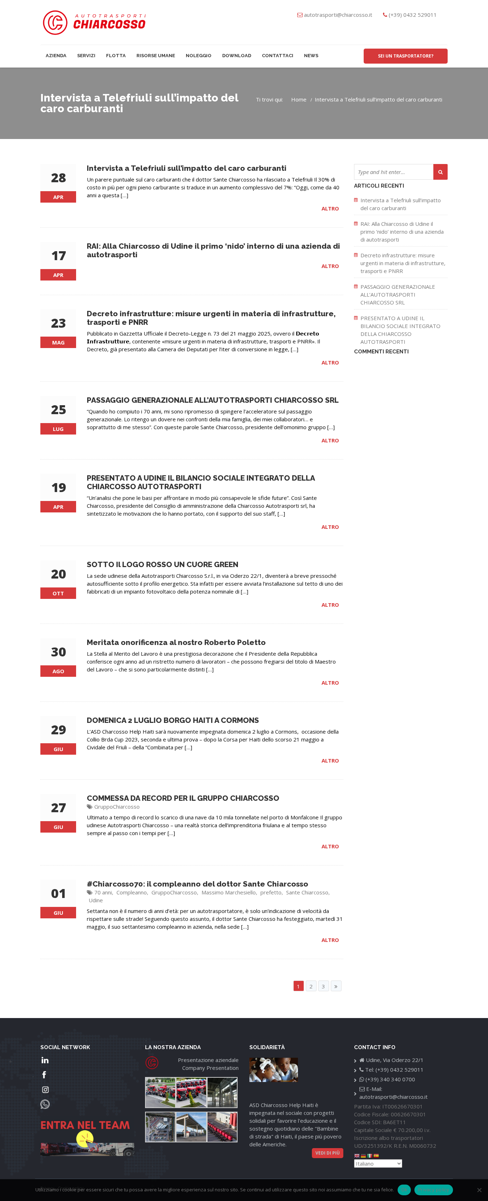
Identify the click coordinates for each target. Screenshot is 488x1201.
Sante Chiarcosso (307, 892)
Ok (404, 1189)
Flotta (116, 55)
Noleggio (198, 55)
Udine (96, 900)
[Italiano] (370, 1155)
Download (236, 55)
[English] (357, 1155)
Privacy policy (433, 1189)
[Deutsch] (363, 1155)
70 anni (103, 892)
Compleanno (131, 892)
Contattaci (277, 55)
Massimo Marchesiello (228, 892)
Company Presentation (210, 1067)
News (311, 55)
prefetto (271, 892)
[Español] (376, 1155)
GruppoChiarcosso (117, 806)
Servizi (86, 55)
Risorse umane (155, 55)
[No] (479, 1189)
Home (299, 99)
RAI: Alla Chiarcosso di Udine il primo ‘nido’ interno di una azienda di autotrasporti (402, 231)
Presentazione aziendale (208, 1059)
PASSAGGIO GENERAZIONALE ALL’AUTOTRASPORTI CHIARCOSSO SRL (397, 294)
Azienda (56, 55)
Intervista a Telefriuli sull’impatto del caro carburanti (400, 204)
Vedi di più (327, 1153)
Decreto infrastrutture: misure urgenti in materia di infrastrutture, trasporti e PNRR (402, 263)
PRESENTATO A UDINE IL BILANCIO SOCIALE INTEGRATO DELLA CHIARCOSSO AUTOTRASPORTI (400, 329)
